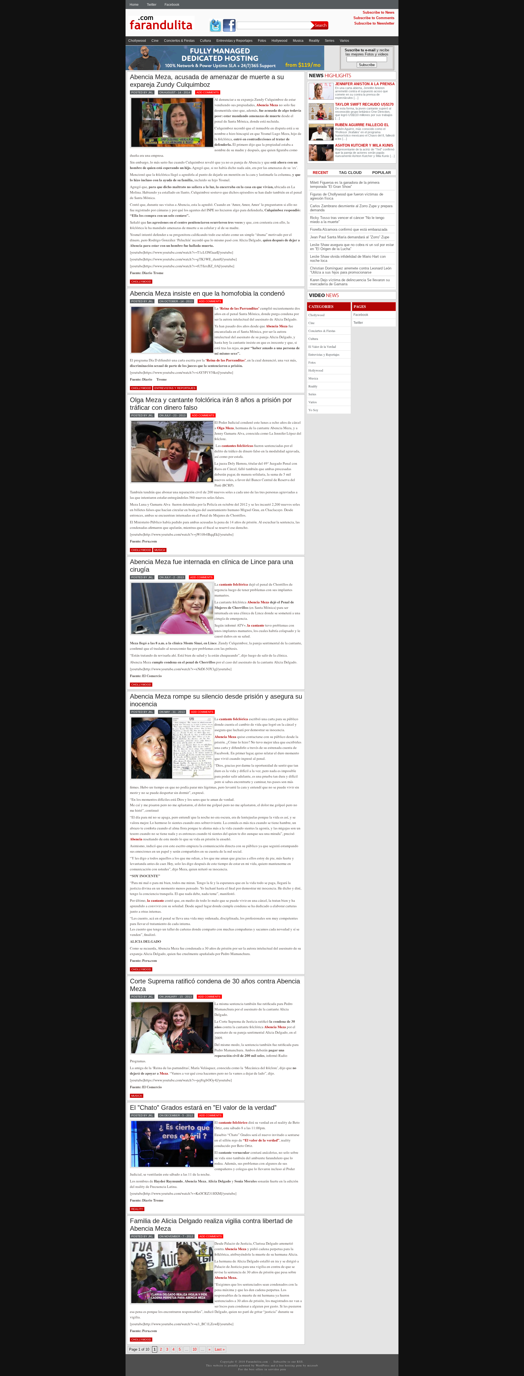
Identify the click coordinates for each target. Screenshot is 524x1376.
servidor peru (277, 1369)
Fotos (262, 41)
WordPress (263, 1365)
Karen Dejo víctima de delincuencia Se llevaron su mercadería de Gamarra (350, 282)
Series (329, 41)
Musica (298, 41)
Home (134, 5)
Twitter (151, 5)
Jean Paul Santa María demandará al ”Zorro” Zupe (349, 237)
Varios (344, 41)
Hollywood (279, 41)
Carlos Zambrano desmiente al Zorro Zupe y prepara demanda (351, 208)
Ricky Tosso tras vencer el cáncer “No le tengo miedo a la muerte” (347, 220)
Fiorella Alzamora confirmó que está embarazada (348, 229)
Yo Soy (313, 410)
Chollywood (137, 41)
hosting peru (293, 1365)
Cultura (205, 41)
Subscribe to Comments (373, 18)
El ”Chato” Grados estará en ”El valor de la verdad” (203, 1107)
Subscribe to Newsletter (374, 23)
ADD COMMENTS (207, 92)
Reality (314, 41)
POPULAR (381, 172)
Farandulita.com (167, 24)
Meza (164, 1073)
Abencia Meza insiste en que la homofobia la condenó (207, 293)
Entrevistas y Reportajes (234, 41)
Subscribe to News (378, 12)
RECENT (321, 172)
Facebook (172, 5)
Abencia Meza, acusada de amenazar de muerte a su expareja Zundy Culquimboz (207, 80)
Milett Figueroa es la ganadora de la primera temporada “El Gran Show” (344, 184)
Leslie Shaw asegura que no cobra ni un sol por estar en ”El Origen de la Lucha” (352, 247)
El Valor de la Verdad (322, 346)
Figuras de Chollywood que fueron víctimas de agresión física (346, 196)
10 (194, 1349)
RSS (300, 1361)
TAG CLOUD (351, 172)
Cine (155, 41)
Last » (220, 1349)
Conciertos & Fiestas (179, 41)
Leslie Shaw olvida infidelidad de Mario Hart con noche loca (348, 258)
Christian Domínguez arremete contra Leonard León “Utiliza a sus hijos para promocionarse (350, 270)
